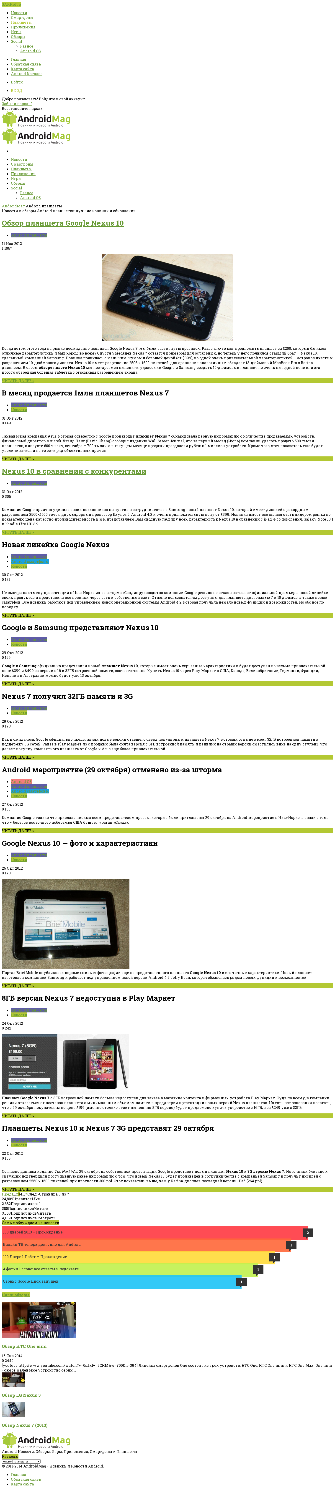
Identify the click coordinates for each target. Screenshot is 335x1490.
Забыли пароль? (17, 103)
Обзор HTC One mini (24, 1346)
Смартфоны (22, 17)
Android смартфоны (30, 561)
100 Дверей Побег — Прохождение (35, 1256)
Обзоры (18, 36)
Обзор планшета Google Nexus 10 (63, 223)
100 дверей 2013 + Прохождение (33, 1232)
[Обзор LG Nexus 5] (13, 1385)
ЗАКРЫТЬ (11, 4)
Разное (26, 46)
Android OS (30, 50)
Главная (18, 59)
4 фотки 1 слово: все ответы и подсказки (41, 1268)
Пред (7, 1194)
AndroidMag (13, 206)
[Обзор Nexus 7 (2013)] (13, 1415)
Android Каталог (26, 73)
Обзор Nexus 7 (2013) (24, 1425)
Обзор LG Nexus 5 (21, 1395)
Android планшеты (29, 235)
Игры (16, 31)
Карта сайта (22, 68)
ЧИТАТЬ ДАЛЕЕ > (18, 380)
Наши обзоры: (16, 1294)
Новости (19, 12)
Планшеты (21, 22)
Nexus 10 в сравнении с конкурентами (74, 471)
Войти (17, 82)
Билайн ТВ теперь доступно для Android (42, 1244)
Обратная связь (26, 64)
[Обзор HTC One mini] (39, 1336)
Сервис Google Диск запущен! (31, 1281)
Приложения (23, 27)
